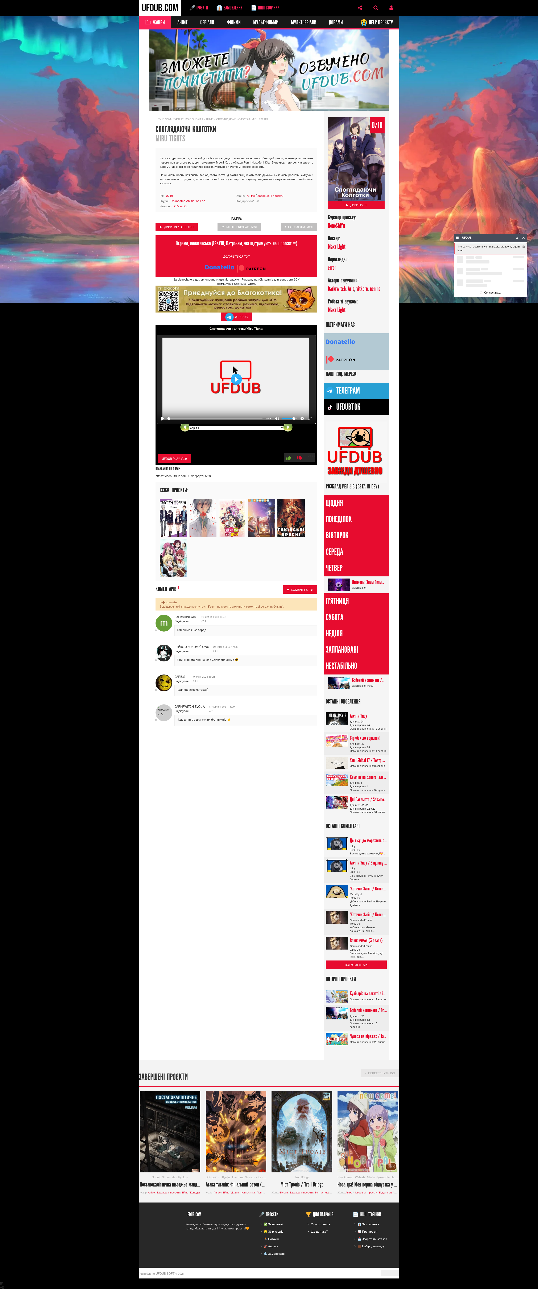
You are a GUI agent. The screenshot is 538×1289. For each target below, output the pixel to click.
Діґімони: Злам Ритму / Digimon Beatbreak (368, 582)
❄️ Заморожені (274, 1253)
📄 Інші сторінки (265, 8)
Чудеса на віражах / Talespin (368, 1036)
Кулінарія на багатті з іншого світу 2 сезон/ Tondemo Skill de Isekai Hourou (368, 993)
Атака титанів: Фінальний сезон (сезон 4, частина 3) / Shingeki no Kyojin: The (236, 1184)
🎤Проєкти (198, 8)
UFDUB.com (160, 8)
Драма (235, 1192)
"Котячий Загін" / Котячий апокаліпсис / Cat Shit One (368, 889)
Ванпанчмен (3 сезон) (366, 940)
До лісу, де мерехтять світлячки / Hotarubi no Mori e (368, 840)
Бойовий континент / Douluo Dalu (368, 680)
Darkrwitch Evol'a (189, 706)
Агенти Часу (358, 716)
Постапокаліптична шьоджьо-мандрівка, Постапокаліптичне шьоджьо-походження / (170, 1184)
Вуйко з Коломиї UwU (191, 647)
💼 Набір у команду (371, 1246)
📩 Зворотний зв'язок (372, 1239)
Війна (185, 1192)
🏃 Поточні (271, 1239)
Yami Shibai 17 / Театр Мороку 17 (368, 760)
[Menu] (457, 238)
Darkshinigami (185, 617)
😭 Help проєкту (376, 22)
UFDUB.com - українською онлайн (179, 119)
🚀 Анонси (271, 1246)
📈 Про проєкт (367, 1231)
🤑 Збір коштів (273, 1231)
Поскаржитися (300, 227)
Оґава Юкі (181, 206)
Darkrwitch (337, 289)
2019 (169, 195)
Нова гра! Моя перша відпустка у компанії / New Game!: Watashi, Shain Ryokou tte (368, 1184)
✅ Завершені (273, 1224)
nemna (375, 289)
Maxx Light (336, 246)
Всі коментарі (356, 965)
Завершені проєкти (270, 195)
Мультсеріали (303, 22)
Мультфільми (265, 22)
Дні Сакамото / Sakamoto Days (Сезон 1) (368, 799)
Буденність (385, 1192)
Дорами (336, 22)
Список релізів (321, 1224)
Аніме (182, 22)
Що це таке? (319, 1231)
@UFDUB (241, 317)
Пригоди (262, 1192)
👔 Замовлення (229, 8)
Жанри (159, 22)
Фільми (234, 22)
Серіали (207, 22)
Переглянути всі (381, 1073)
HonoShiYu (336, 225)
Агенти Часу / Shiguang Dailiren (368, 863)
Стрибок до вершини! (365, 738)
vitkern (362, 289)
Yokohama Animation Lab (188, 201)
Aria (351, 289)
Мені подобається (241, 227)
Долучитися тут (236, 256)
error (332, 268)
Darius (179, 676)
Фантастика (248, 1192)
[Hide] (523, 238)
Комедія (195, 1192)
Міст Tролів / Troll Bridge (302, 1184)
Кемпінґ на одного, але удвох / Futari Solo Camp (368, 777)
